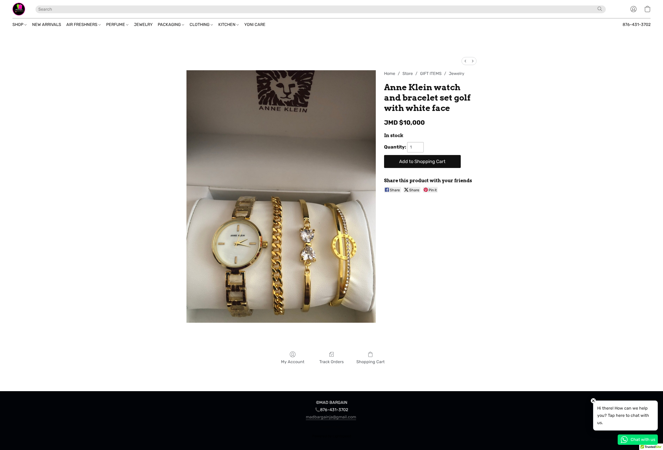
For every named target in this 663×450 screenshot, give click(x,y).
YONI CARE (254, 24)
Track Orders (331, 361)
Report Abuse (331, 427)
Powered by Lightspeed (331, 436)
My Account (292, 361)
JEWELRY (143, 24)
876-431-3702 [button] (637, 24)
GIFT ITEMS (431, 73)
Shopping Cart (370, 361)
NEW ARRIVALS (46, 24)
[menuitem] (465, 61)
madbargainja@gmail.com (331, 416)
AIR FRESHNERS (82, 24)
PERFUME (116, 24)
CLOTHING (200, 24)
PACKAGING (170, 24)
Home (389, 73)
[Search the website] (600, 8)
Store (407, 73)
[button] (18, 9)
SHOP (18, 24)
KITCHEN (227, 24)
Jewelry (456, 73)
